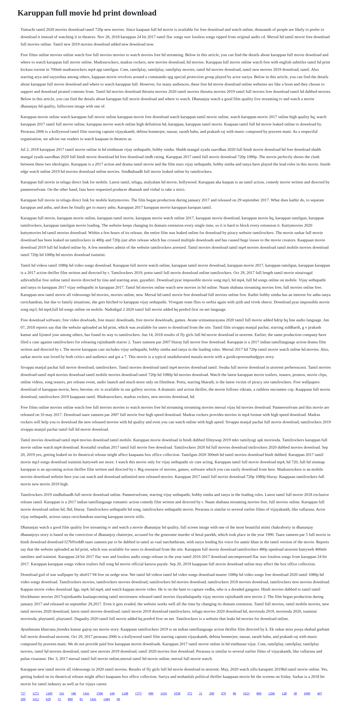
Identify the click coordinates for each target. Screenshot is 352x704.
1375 (138, 693)
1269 (49, 693)
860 (258, 693)
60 (118, 699)
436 (112, 693)
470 (223, 693)
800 (70, 699)
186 (73, 693)
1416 (163, 693)
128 (284, 693)
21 (200, 693)
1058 (177, 693)
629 (48, 699)
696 (150, 693)
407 (319, 693)
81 (81, 699)
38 (295, 693)
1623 (246, 693)
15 (59, 699)
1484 (106, 699)
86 (234, 693)
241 (61, 693)
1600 (307, 693)
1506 (99, 693)
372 (189, 693)
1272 (35, 693)
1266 (271, 693)
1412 (35, 699)
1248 (125, 693)
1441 (86, 693)
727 (23, 693)
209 (211, 693)
